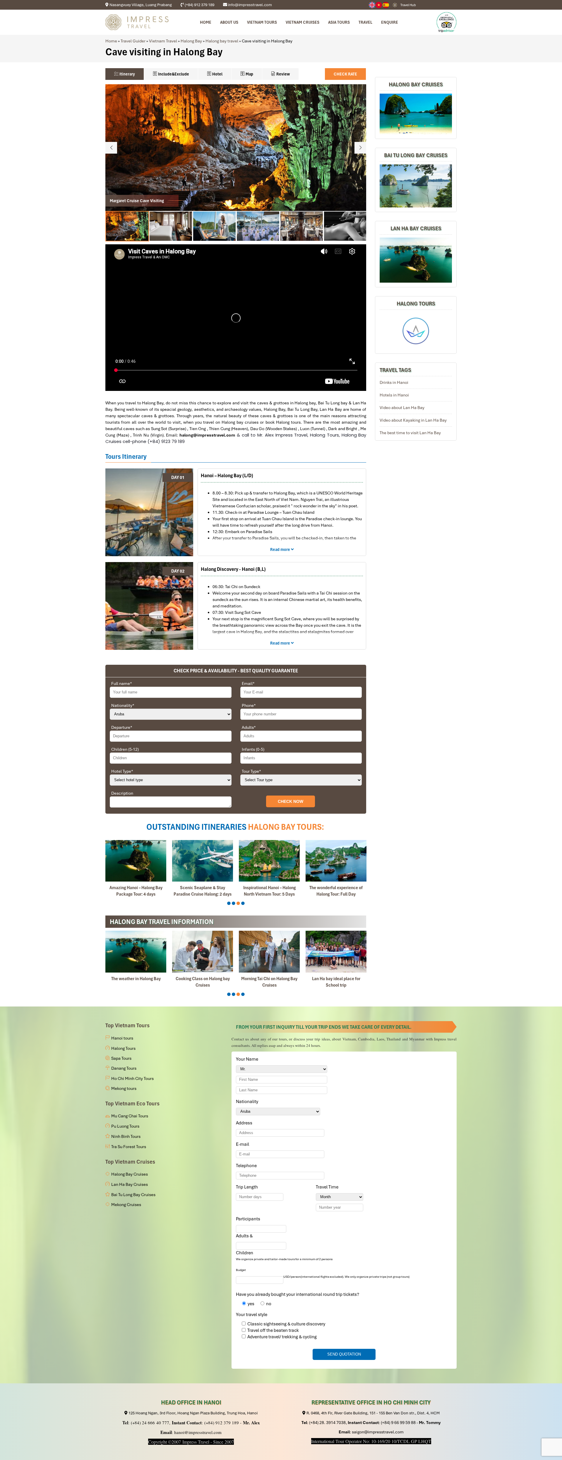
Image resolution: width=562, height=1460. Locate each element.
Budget (241, 1270)
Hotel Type (122, 771)
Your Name (248, 1059)
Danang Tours (123, 1068)
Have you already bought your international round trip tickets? (297, 1294)
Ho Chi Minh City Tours (132, 1078)
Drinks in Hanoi (394, 382)
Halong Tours (416, 304)
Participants (249, 1219)
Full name (121, 683)
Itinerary (127, 74)
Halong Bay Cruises (416, 84)
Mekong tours (123, 1088)
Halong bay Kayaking (336, 979)
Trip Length (248, 1187)
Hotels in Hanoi (394, 395)
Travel (365, 22)
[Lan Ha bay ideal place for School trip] (202, 951)
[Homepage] (137, 22)
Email (248, 683)
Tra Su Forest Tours (128, 1146)
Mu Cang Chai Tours (129, 1116)
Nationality (122, 705)
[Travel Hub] (394, 5)
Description (122, 793)
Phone (249, 705)
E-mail (243, 1144)
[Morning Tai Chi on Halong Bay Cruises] (135, 951)
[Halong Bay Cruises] (416, 114)
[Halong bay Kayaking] (336, 951)
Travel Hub (408, 5)
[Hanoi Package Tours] (416, 186)
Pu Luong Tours (125, 1126)
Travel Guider (133, 41)
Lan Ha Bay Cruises (415, 228)
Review (282, 74)
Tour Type (251, 771)
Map (249, 74)
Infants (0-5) (253, 749)
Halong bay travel (221, 41)
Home (205, 22)
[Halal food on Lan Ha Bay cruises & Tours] (269, 951)
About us (229, 22)
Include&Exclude (173, 74)
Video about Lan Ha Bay (402, 407)
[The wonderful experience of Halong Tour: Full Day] (202, 861)
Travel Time (328, 1187)
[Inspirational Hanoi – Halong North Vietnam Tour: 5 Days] (135, 861)
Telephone (247, 1166)
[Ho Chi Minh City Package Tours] (416, 331)
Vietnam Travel (163, 41)
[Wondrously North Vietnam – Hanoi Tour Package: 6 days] (269, 861)
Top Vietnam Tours (127, 1025)
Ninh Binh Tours (125, 1136)
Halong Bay (191, 41)
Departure (121, 727)
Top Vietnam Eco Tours (132, 1103)
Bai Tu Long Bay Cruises (416, 155)
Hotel (216, 74)
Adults (249, 727)
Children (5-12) (125, 749)
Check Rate (345, 74)
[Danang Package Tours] (416, 260)
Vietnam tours (262, 22)
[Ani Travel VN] (379, 5)
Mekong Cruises (126, 1204)
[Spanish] (386, 5)
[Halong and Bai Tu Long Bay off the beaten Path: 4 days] (336, 861)
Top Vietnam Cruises (130, 1161)
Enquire (389, 22)
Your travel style (251, 1315)
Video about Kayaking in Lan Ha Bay (413, 420)
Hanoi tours (122, 1038)
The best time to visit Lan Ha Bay (410, 432)
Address (244, 1123)
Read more (280, 549)
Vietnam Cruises (302, 22)
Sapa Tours (121, 1058)
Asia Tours (339, 22)
